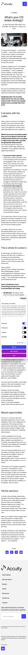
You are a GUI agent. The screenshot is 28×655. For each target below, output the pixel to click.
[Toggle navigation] (24, 4)
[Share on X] (16, 552)
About (4, 589)
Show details (20, 342)
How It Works (6, 575)
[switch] (24, 328)
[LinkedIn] (3, 648)
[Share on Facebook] (11, 552)
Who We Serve (7, 579)
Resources (5, 593)
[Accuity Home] (6, 3)
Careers (4, 603)
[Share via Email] (21, 552)
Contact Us (5, 598)
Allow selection (14, 351)
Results (4, 584)
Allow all (14, 347)
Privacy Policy (4, 644)
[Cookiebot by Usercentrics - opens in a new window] (20, 298)
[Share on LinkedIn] (7, 552)
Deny (14, 355)
